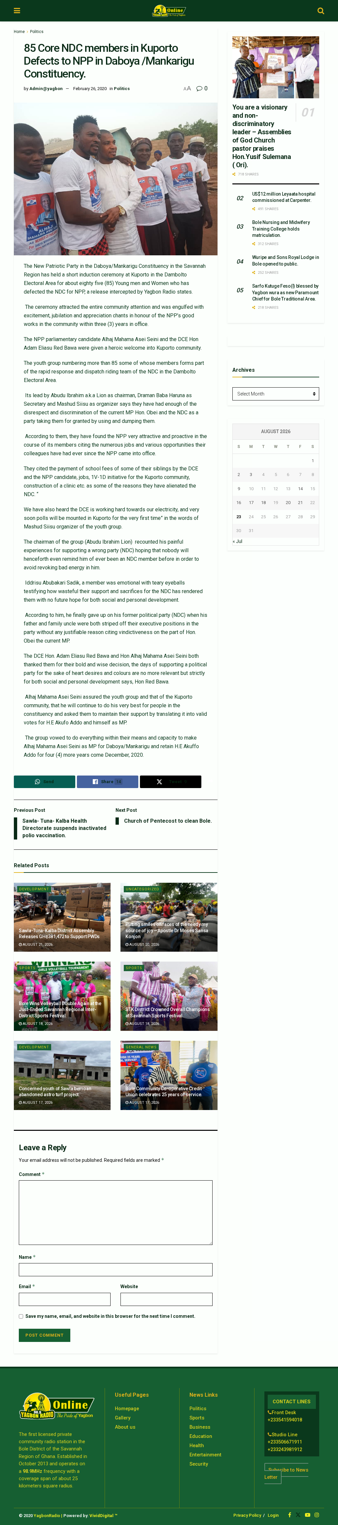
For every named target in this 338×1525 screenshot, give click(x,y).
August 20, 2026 (143, 944)
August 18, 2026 (37, 1024)
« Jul (237, 541)
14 (300, 488)
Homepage (127, 1409)
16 (238, 502)
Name (27, 1257)
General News (141, 1047)
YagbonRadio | (48, 1515)
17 (251, 502)
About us (125, 1427)
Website (129, 1286)
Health (196, 1445)
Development (34, 889)
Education (200, 1436)
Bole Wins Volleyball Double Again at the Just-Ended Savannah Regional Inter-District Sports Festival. (60, 1009)
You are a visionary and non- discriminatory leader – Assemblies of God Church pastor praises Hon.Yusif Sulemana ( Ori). (261, 136)
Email (27, 1286)
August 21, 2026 (37, 944)
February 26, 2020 (90, 88)
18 (263, 502)
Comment (32, 1174)
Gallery (122, 1418)
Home (19, 31)
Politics (37, 31)
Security (198, 1464)
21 (300, 502)
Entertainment (205, 1455)
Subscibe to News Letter (286, 1473)
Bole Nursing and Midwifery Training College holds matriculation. (281, 229)
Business (199, 1427)
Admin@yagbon (46, 88)
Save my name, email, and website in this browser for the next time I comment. (110, 1316)
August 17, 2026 (37, 1102)
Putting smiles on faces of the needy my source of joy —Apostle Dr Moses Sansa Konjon (166, 930)
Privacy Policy (247, 1515)
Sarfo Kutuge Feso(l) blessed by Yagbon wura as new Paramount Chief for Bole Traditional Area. (285, 292)
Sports (27, 968)
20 (288, 502)
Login (273, 1515)
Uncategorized (142, 889)
